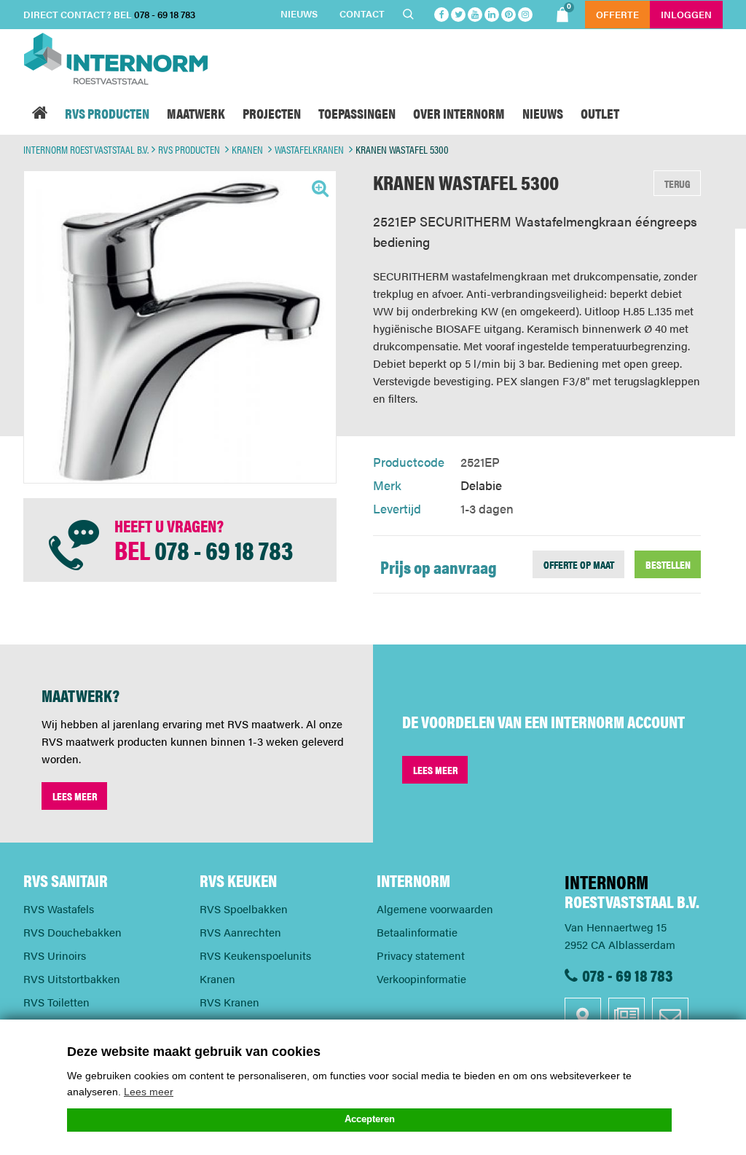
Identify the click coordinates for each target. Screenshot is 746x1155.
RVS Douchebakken (72, 931)
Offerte (617, 14)
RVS (107, 112)
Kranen (217, 978)
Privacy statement (421, 955)
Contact (362, 13)
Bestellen (668, 564)
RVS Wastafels (58, 908)
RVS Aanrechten (240, 931)
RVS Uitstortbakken (71, 978)
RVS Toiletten (56, 1001)
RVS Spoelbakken (244, 908)
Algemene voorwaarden (435, 908)
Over (459, 112)
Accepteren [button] (370, 1119)
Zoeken (410, 14)
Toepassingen (357, 112)
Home (39, 113)
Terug (677, 183)
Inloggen (686, 14)
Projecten (272, 112)
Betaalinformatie (417, 931)
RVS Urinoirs (54, 955)
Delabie (481, 485)
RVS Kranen (229, 1001)
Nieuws (299, 13)
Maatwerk (196, 112)
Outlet (600, 112)
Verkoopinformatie (421, 978)
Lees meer (74, 795)
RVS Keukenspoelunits (255, 955)
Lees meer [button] (148, 1091)
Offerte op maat (578, 564)
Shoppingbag (569, 7)
